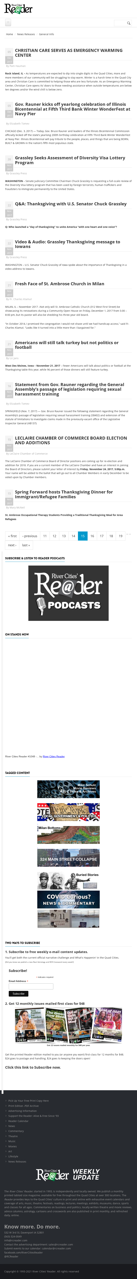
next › (12, 545)
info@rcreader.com (15, 1240)
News (11, 1126)
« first (12, 536)
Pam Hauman (18, 66)
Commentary (16, 1131)
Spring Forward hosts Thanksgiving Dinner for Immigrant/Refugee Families (64, 494)
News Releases (26, 34)
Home (9, 34)
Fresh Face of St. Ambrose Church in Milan (59, 284)
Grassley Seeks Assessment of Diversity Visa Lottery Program (70, 160)
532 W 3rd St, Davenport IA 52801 (24, 1232)
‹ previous (29, 536)
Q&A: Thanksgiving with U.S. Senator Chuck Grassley (71, 204)
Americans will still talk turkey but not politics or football (67, 345)
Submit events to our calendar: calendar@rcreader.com (37, 1248)
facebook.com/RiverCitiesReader (23, 1252)
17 (101, 536)
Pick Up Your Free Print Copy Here (28, 1100)
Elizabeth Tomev (19, 123)
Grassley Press (18, 173)
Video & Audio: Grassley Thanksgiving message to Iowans (67, 244)
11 (45, 536)
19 (120, 536)
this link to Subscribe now (37, 1067)
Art (10, 1151)
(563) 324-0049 (13, 1236)
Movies (12, 1146)
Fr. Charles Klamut (21, 299)
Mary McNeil (17, 507)
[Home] (18, 9)
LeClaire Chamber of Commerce (29, 453)
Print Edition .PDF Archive (23, 1106)
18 (111, 536)
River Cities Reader (54, 756)
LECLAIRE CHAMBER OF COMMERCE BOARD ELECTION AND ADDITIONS (71, 440)
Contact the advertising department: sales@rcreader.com (38, 1244)
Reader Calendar (18, 1121)
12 (54, 536)
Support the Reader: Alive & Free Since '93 (33, 1116)
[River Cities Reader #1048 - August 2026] (68, 695)
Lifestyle (13, 1156)
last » (26, 545)
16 (92, 536)
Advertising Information (22, 1111)
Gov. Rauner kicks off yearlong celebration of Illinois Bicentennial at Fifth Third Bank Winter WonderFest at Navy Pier (72, 108)
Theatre (13, 1136)
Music (12, 1141)
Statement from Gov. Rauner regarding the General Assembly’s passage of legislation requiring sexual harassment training (69, 389)
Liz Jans (14, 358)
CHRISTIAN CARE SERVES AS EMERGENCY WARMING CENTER (69, 52)
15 (83, 536)
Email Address (18, 981)
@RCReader (11, 1256)
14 (73, 536)
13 (64, 536)
